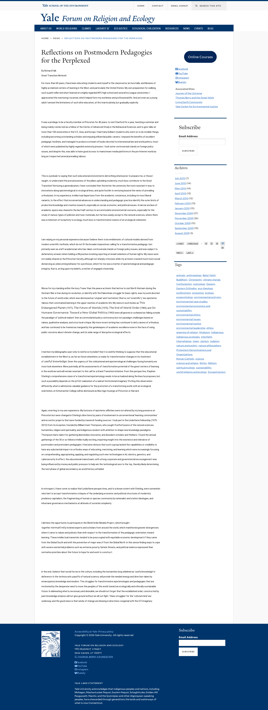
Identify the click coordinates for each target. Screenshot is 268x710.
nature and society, (187, 345)
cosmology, (199, 284)
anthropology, (194, 275)
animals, (181, 275)
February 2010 (183, 203)
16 (217, 243)
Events (198, 28)
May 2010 (180, 188)
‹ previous (192, 243)
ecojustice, (198, 292)
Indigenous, (217, 332)
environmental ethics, (188, 314)
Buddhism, (182, 279)
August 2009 (182, 233)
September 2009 (184, 228)
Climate (86, 28)
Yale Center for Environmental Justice (196, 106)
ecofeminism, (183, 292)
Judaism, (215, 341)
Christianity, (195, 279)
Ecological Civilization (146, 28)
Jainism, (204, 341)
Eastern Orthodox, (186, 288)
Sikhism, (212, 363)
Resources (172, 28)
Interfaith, (206, 336)
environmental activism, (207, 297)
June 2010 (180, 183)
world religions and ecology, (191, 372)
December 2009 (184, 213)
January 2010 (182, 208)
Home (45, 38)
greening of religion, (187, 332)
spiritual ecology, (185, 367)
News (186, 28)
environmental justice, (188, 323)
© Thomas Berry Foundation (94, 656)
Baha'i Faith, (209, 275)
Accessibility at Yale (86, 631)
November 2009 (184, 218)
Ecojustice (120, 28)
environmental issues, (188, 319)
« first (180, 243)
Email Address (188, 136)
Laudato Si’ (102, 28)
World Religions (66, 28)
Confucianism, (184, 284)
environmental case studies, (192, 301)
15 (211, 243)
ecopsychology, (184, 297)
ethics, (210, 328)
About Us (45, 28)
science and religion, (187, 363)
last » (190, 252)
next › (179, 252)
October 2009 (183, 223)
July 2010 (180, 178)
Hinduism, (204, 332)
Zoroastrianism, (217, 372)
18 (222, 247)
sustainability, (204, 367)
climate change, (212, 279)
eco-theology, (205, 288)
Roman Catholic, (185, 358)
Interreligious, (184, 341)
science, (199, 358)
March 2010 (181, 198)
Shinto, (203, 363)
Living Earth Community (188, 102)
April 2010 (180, 193)
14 (206, 243)
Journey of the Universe (188, 93)
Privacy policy (105, 631)
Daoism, (211, 284)
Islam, (196, 341)
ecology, (209, 292)
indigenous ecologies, (188, 336)
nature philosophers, (210, 345)
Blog (210, 28)
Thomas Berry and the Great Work (194, 97)
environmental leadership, (191, 328)
